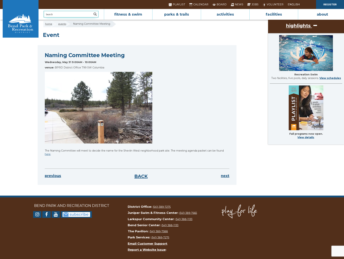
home (48, 23)
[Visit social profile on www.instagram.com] (37, 215)
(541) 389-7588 (158, 231)
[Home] (21, 19)
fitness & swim (128, 14)
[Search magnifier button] (95, 14)
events (62, 23)
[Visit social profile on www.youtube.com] (55, 215)
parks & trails (176, 14)
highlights (299, 25)
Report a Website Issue (147, 249)
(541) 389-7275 (162, 206)
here (48, 154)
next (225, 176)
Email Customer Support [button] (147, 243)
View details (305, 137)
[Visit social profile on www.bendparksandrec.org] (76, 214)
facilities (274, 14)
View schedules (330, 78)
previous (53, 176)
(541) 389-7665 (188, 213)
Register (330, 4)
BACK (141, 176)
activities (225, 14)
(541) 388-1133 (183, 219)
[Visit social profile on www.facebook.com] (46, 215)
